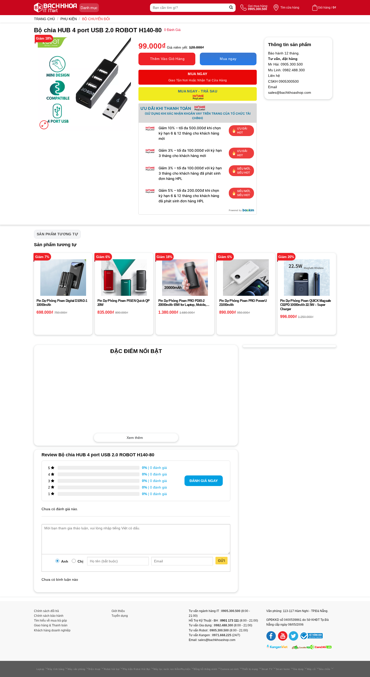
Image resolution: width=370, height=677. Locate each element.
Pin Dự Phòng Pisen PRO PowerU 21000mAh (243, 303)
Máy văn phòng (76, 669)
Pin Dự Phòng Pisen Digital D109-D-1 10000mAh (61, 303)
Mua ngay (228, 59)
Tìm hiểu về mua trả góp (50, 620)
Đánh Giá (172, 30)
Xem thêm (135, 438)
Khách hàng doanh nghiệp (52, 630)
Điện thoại (94, 669)
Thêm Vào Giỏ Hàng (167, 59)
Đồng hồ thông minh (205, 669)
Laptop (40, 669)
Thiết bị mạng (250, 669)
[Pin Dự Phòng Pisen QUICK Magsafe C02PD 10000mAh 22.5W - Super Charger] (307, 282)
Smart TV (267, 669)
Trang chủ (44, 19)
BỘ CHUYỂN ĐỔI (96, 19)
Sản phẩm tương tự (57, 234)
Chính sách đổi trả (46, 611)
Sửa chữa (324, 669)
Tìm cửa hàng (289, 7)
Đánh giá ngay (204, 481)
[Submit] (231, 8)
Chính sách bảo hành (48, 616)
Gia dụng (298, 669)
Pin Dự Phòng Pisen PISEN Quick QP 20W (123, 303)
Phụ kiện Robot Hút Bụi (136, 669)
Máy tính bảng (56, 669)
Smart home (283, 669)
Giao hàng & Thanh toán (50, 625)
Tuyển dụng (120, 616)
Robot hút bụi (112, 669)
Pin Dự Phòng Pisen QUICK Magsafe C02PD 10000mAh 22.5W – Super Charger (305, 305)
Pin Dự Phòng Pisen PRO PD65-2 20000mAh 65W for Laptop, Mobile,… (183, 303)
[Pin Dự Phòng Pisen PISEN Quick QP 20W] (124, 282)
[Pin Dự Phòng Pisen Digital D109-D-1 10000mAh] (63, 282)
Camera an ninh (229, 669)
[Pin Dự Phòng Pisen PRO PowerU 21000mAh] (246, 282)
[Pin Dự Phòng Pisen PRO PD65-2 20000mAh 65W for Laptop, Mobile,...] (185, 282)
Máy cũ (311, 669)
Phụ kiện (68, 19)
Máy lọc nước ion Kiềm (167, 669)
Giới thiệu (118, 611)
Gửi (221, 561)
